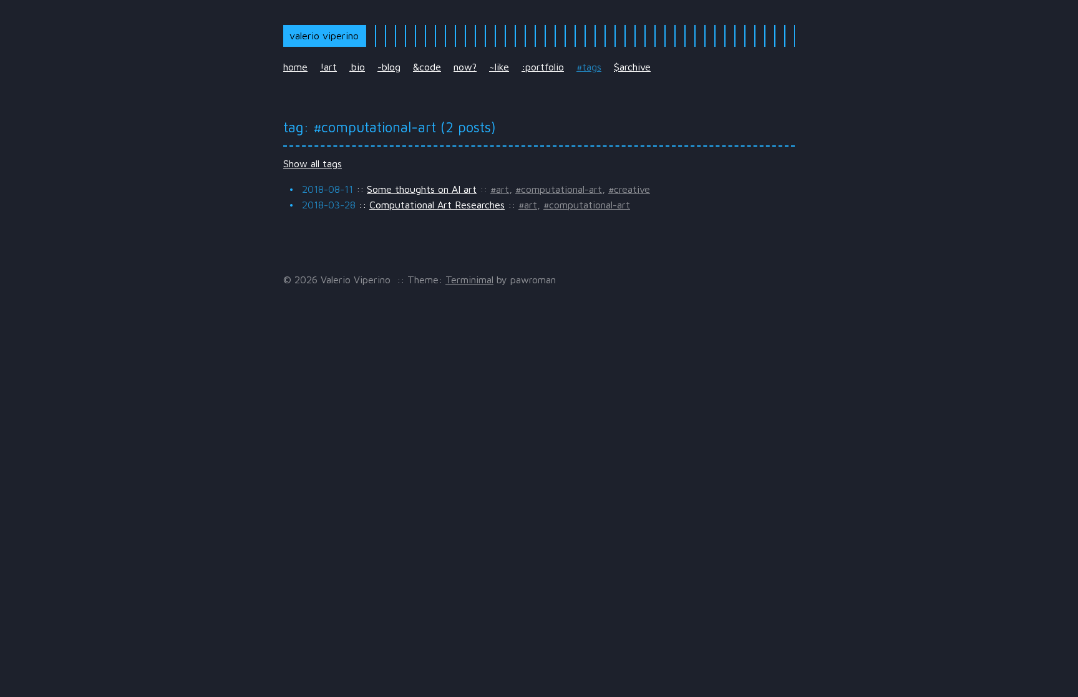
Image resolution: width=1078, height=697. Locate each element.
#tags (588, 66)
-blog (389, 66)
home (295, 66)
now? (465, 66)
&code (427, 66)
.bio (357, 66)
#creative (629, 189)
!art (328, 66)
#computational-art (558, 189)
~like (499, 66)
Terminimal (469, 279)
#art (499, 189)
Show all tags (312, 163)
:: (389, 189)
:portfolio (543, 66)
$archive (632, 66)
